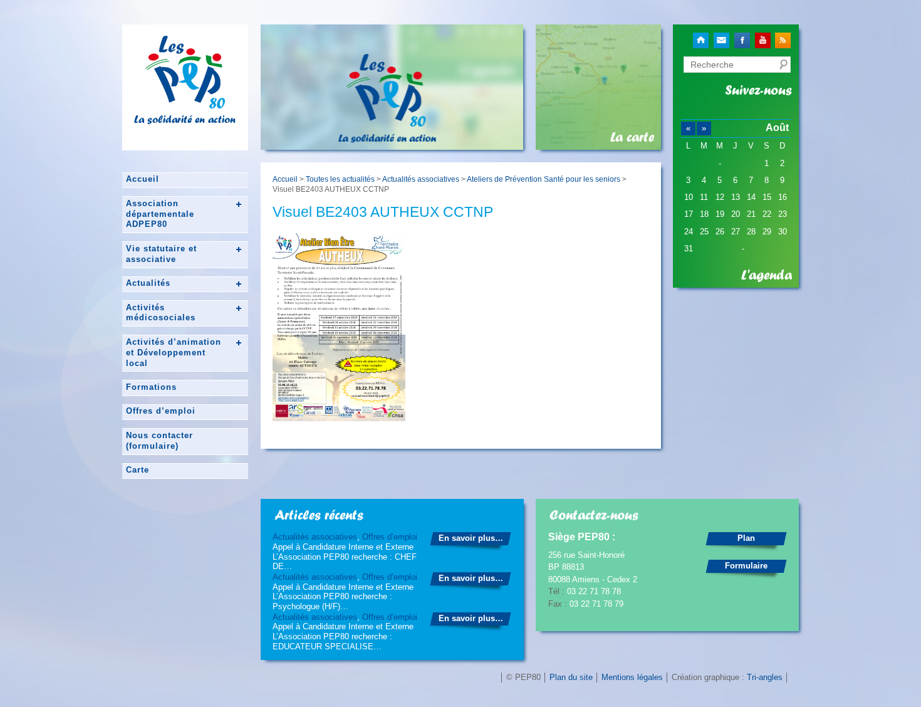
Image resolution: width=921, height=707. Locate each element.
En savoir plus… (471, 538)
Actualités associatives (420, 179)
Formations (151, 387)
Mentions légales (632, 677)
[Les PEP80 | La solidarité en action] (185, 103)
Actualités (148, 283)
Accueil (142, 179)
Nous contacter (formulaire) (159, 441)
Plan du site (571, 677)
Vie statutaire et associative (161, 254)
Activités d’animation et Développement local (173, 352)
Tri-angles (765, 677)
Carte (137, 469)
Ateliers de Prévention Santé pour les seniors (543, 179)
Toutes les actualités (340, 179)
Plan (746, 538)
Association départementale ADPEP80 (160, 214)
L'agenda (766, 275)
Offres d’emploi (160, 411)
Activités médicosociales (160, 313)
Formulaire (746, 565)
